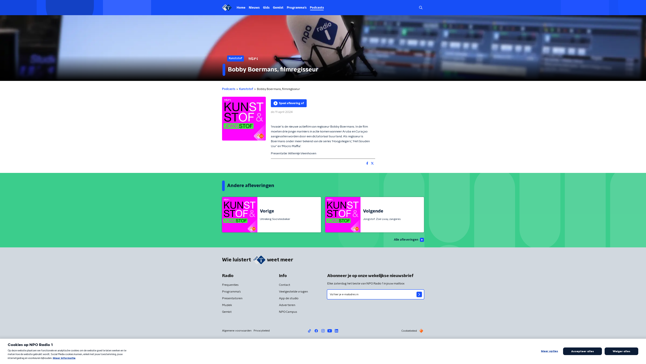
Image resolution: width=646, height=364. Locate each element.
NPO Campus (288, 311)
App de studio (288, 298)
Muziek (227, 305)
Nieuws (254, 7)
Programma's (297, 7)
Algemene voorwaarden (237, 330)
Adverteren (287, 305)
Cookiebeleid (409, 330)
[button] (420, 8)
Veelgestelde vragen (293, 291)
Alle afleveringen (406, 239)
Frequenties (230, 284)
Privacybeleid (262, 330)
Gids (266, 7)
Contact (284, 284)
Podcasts (317, 7)
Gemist (278, 7)
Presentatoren (232, 298)
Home (241, 7)
